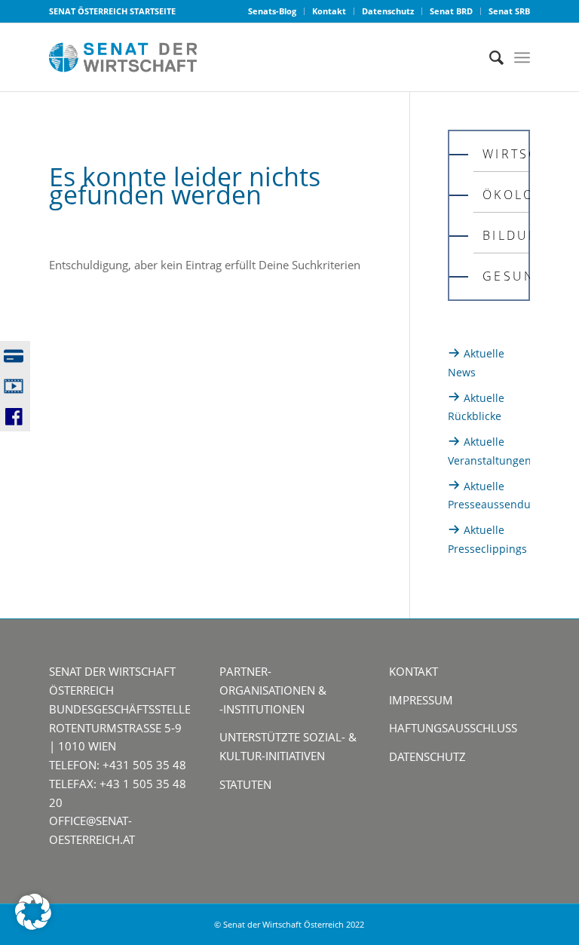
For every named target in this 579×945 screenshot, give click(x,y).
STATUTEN (245, 784)
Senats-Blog (272, 11)
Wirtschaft (505, 154)
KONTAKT (413, 671)
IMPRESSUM (421, 699)
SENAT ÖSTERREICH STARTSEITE (112, 11)
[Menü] (522, 57)
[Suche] (489, 57)
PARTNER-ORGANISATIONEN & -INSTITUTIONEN (272, 690)
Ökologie (505, 194)
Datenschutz (388, 11)
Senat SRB (509, 11)
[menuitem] (272, 11)
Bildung (505, 235)
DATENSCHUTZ (427, 756)
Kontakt (329, 11)
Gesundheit (505, 276)
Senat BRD (451, 11)
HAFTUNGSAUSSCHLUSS (453, 727)
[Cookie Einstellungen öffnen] (33, 925)
